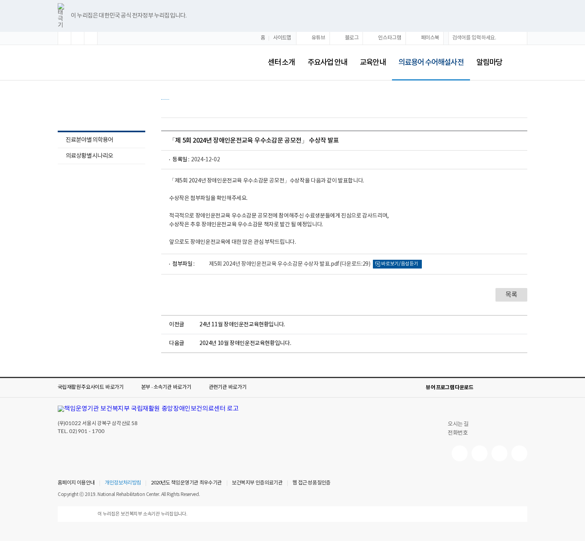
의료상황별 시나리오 (89, 156)
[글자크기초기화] (77, 38)
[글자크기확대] (64, 38)
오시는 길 (458, 424)
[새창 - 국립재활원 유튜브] (460, 453)
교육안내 (372, 62)
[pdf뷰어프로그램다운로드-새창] (510, 387)
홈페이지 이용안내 (76, 483)
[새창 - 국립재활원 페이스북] (519, 453)
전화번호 (458, 433)
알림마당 (489, 62)
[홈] (165, 95)
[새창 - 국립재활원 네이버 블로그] (480, 453)
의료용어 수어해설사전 (428, 57)
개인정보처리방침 (123, 483)
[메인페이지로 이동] (138, 62)
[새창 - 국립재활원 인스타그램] (499, 453)
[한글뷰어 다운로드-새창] (484, 387)
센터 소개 (281, 62)
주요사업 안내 (327, 62)
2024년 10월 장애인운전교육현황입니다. (245, 343)
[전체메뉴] (521, 62)
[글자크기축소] (90, 38)
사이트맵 (282, 38)
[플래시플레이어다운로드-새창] (522, 387)
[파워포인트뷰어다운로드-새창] (497, 387)
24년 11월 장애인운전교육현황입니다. (242, 324)
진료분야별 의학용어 (85, 140)
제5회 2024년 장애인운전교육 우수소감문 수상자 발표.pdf (289, 264)
